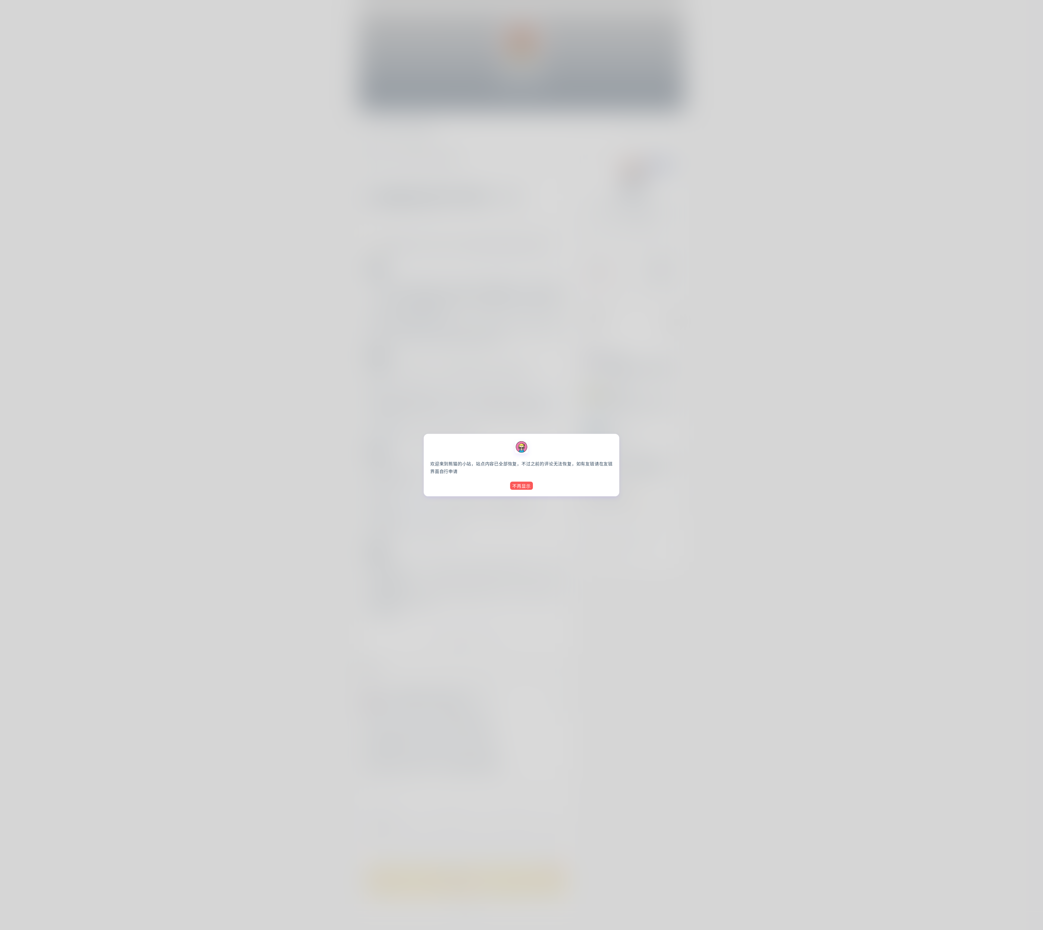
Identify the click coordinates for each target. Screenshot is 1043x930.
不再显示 (521, 486)
